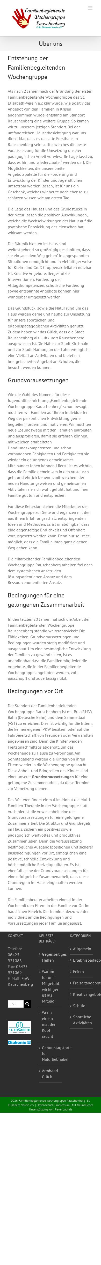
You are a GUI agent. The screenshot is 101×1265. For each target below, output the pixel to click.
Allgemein (82, 948)
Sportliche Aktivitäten (82, 1019)
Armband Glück (50, 1073)
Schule (79, 1005)
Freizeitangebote (82, 982)
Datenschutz (45, 1105)
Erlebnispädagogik (82, 960)
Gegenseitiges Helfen (51, 957)
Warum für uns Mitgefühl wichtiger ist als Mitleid (50, 986)
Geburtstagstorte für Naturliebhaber (51, 1053)
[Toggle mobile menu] (90, 8)
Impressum (62, 1105)
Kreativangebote (82, 994)
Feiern (78, 971)
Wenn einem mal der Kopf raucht (48, 1024)
